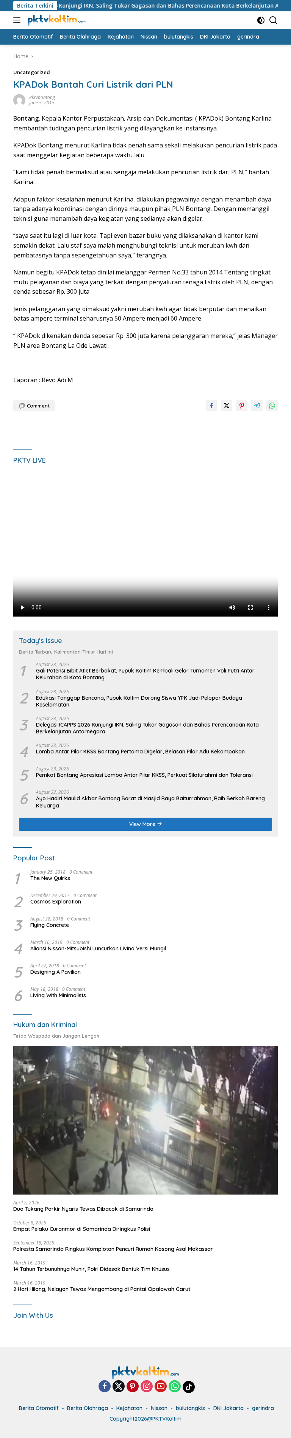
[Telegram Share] (257, 405)
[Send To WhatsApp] (272, 405)
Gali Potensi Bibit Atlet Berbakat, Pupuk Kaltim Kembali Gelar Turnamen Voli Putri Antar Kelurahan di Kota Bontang (145, 674)
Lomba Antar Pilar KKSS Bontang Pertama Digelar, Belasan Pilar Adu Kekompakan (140, 751)
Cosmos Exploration (55, 901)
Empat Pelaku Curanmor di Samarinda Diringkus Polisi (81, 1229)
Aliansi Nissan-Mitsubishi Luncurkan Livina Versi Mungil (98, 948)
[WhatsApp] (175, 1386)
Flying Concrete (49, 925)
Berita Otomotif (39, 1408)
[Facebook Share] (211, 405)
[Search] (273, 20)
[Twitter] (119, 1386)
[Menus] (18, 20)
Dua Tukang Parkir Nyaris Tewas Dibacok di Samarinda (83, 1209)
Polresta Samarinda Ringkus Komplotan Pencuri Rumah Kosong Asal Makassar (113, 1249)
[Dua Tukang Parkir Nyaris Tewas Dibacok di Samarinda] (145, 1120)
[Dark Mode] (261, 20)
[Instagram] (147, 1386)
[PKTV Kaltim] (55, 20)
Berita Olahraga (87, 1408)
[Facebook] (105, 1386)
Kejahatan (129, 1408)
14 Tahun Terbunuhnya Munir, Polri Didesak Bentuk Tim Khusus (91, 1269)
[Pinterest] (133, 1386)
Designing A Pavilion (55, 971)
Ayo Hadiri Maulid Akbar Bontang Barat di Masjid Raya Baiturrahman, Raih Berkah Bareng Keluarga (150, 802)
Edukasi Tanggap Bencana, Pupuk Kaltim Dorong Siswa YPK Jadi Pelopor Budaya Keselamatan (139, 701)
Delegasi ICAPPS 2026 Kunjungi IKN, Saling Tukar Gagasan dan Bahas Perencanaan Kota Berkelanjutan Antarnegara (147, 728)
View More (143, 824)
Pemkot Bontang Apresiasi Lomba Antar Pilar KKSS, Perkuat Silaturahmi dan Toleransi (144, 775)
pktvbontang (42, 97)
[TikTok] (189, 1387)
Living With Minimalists (58, 995)
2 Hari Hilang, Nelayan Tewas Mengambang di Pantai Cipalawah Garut (101, 1289)
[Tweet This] (226, 405)
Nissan (159, 1408)
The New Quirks (50, 878)
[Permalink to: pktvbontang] (19, 99)
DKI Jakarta (228, 1408)
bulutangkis (190, 1408)
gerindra (263, 1408)
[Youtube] (161, 1386)
